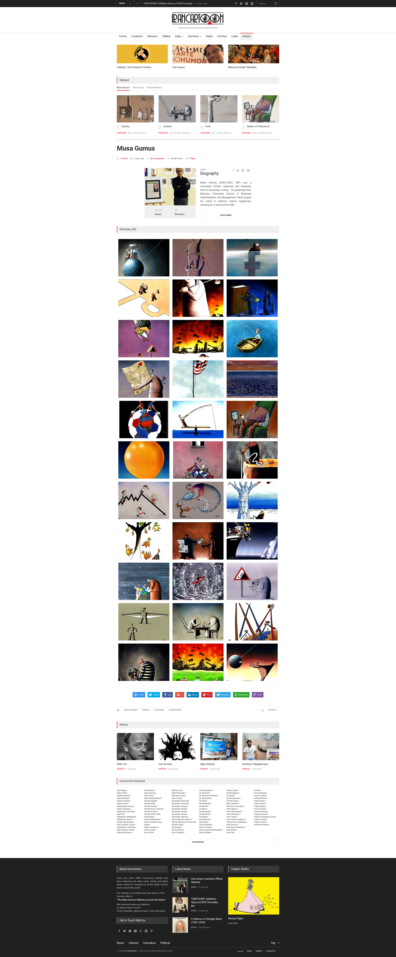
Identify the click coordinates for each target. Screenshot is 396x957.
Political (165, 942)
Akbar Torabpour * (151, 827)
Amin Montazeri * (233, 814)
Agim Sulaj (148, 796)
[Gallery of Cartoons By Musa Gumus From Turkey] (260, 108)
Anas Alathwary (260, 793)
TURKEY (146, 710)
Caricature (149, 942)
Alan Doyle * (149, 832)
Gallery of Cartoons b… (217, 126)
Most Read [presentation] (138, 87)
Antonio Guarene (261, 814)
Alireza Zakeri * (232, 790)
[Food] (177, 108)
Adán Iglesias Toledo (125, 830)
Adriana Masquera (124, 832)
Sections (193, 36)
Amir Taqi (230, 832)
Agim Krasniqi (150, 793)
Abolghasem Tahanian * (127, 827)
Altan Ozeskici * (233, 803)
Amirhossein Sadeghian (236, 822)
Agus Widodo (166, 764)
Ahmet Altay (149, 817)
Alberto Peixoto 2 (179, 793)
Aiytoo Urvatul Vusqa (153, 822)
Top (273, 942)
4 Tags (192, 158)
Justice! (125, 126)
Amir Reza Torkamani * (236, 827)
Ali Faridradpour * (206, 790)
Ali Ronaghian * (233, 793)
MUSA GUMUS (130, 710)
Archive (222, 36)
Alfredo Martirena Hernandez (184, 822)
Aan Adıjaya (122, 790)
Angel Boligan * (260, 806)
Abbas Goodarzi (123, 801)
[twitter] (241, 3)
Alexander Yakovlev (180, 817)
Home (123, 36)
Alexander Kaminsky (180, 803)
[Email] (248, 170)
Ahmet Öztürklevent (152, 819)
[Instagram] (243, 170)
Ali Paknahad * (205, 814)
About (249, 951)
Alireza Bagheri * (206, 825)
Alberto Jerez (177, 790)
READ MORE (226, 215)
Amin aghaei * (232, 809)
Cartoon (133, 942)
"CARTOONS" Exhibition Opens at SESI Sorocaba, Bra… (204, 882)
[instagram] (252, 3)
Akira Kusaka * (150, 830)
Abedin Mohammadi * (126, 822)
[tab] (123, 88)
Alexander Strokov (179, 814)
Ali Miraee (203, 809)
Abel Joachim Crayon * (126, 825)
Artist (124, 158)
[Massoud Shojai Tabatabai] (253, 54)
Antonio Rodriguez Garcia (265, 817)
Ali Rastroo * (204, 822)
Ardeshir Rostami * (262, 825)
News (120, 942)
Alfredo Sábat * (178, 825)
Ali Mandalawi (205, 803)
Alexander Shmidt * (180, 809)
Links (234, 36)
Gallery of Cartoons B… (259, 126)
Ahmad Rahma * (151, 806)
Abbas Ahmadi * (123, 798)
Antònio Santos (260, 822)
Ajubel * (147, 825)
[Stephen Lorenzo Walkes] (260, 746)
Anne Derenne (260, 809)
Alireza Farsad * (206, 827)
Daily (178, 36)
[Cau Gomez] (198, 54)
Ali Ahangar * (177, 827)
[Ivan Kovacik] (135, 746)
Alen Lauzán (177, 798)
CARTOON (159, 710)
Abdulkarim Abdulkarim (126, 817)
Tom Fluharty (235, 918)
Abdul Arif (121, 814)
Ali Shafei (230, 796)
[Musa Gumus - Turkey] (170, 186)
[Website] (238, 170)
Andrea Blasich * (261, 798)
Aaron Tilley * (122, 793)
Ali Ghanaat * (204, 793)
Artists (247, 36)
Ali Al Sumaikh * (178, 832)
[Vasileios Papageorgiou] (218, 746)
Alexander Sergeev (180, 806)
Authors (259, 951)
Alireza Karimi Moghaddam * (211, 830)
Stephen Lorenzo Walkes (255, 764)
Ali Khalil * (203, 801)
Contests (137, 36)
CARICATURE (175, 710)
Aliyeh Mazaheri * (233, 798)
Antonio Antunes (261, 811)
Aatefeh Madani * (124, 796)
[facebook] (235, 3)
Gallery (166, 36)
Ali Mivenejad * (205, 811)
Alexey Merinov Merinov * (182, 819)
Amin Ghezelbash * (234, 811)
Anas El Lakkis (260, 796)
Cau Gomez (178, 67)
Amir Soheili (231, 830)
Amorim (257, 790)
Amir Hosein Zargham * (236, 819)
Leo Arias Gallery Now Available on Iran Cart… (166, 3)
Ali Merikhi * (204, 806)
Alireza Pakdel (205, 832)
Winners (152, 36)
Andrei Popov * (260, 803)
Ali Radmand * (205, 819)
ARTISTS (272, 710)
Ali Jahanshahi (205, 798)
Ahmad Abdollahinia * (153, 798)
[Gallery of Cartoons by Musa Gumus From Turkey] (218, 108)
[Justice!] (135, 108)
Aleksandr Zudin (178, 796)
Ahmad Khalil (149, 803)
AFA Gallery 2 (149, 790)
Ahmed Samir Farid (152, 814)
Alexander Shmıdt (179, 811)
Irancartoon (158, 158)
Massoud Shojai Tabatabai (242, 67)
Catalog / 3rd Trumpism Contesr (134, 67)
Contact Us (270, 951)
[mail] (246, 3)
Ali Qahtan (203, 817)
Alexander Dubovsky (180, 801)
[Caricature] (253, 896)
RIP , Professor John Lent (205, 918)
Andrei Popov (259, 801)
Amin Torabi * (232, 817)
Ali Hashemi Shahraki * (209, 796)
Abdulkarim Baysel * (125, 819)
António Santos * (261, 819)
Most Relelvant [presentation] (154, 87)
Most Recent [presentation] (123, 87)
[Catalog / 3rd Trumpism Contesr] (142, 54)
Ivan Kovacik (123, 764)
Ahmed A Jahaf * (151, 811)
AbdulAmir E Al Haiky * (126, 811)
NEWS (194, 891)
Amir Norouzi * (232, 825)
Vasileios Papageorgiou (213, 764)
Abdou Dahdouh (124, 809)
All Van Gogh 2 (232, 801)
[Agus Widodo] (177, 746)
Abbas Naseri (122, 803)
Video (209, 36)
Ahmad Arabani (150, 801)
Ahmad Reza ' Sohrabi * (154, 809)
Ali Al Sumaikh (178, 830)
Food (166, 126)
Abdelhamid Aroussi (125, 806)
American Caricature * (235, 806)
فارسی (240, 951)
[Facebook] (233, 170)
